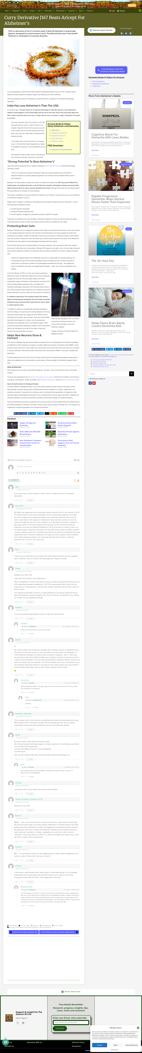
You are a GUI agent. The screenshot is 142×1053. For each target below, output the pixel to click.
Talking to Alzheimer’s (99, 363)
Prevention (48, 11)
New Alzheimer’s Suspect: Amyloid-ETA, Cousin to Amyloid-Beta (30, 442)
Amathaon (32, 626)
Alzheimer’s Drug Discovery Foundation (40, 377)
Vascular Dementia (45, 927)
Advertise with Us (34, 1042)
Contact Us (9, 1046)
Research (71, 11)
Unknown (32, 890)
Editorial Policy (78, 1042)
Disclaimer (76, 1046)
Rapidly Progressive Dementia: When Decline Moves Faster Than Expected (110, 199)
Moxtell (31, 683)
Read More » (95, 150)
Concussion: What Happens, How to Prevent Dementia (68, 442)
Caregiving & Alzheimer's (100, 84)
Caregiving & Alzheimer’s (59, 133)
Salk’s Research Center (52, 166)
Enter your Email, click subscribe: (70, 1018)
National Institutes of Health (70, 380)
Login (78, 460)
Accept (99, 1045)
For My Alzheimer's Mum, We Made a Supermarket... (58, 932)
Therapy (89, 11)
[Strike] (25, 473)
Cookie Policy (114, 1049)
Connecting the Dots (99, 361)
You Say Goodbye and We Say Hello (103, 365)
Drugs (32, 11)
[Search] (131, 373)
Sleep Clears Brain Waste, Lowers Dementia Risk (108, 324)
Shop (81, 11)
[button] (138, 1028)
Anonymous (37, 700)
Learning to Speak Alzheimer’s (102, 360)
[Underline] (23, 473)
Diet (24, 11)
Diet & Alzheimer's (98, 81)
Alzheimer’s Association (47, 380)
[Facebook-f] (90, 383)
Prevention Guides (57, 141)
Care (6, 11)
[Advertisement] (43, 958)
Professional (60, 11)
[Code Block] (36, 473)
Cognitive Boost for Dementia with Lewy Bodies (110, 136)
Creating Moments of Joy (100, 366)
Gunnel (31, 767)
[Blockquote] (33, 473)
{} (41, 472)
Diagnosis (15, 11)
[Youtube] (94, 383)
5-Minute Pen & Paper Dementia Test (24, 932)
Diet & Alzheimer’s (57, 138)
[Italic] (20, 473)
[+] (44, 472)
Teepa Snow (96, 86)
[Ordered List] (28, 473)
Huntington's (19, 927)
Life (39, 11)
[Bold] (17, 473)
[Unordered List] (31, 473)
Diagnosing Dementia (58, 136)
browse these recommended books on (111, 355)
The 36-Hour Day (102, 261)
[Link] (39, 473)
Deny (115, 1045)
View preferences (131, 1045)
